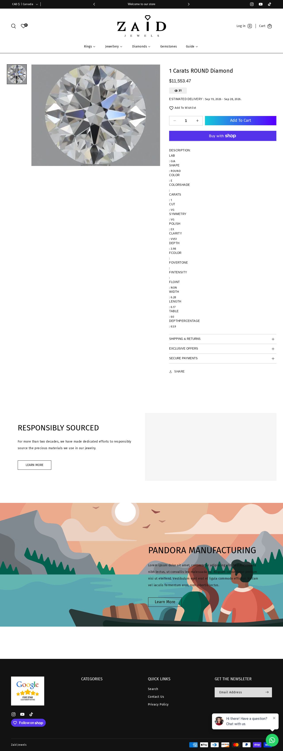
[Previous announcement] (94, 4)
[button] (13, 26)
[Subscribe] (267, 692)
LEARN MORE (34, 465)
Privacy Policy (158, 704)
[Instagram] (249, 4)
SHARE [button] (179, 371)
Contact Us (156, 697)
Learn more (165, 601)
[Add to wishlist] (171, 108)
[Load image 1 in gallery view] (17, 74)
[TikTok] (267, 4)
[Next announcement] (189, 4)
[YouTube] (258, 4)
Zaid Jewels (19, 744)
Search (153, 689)
